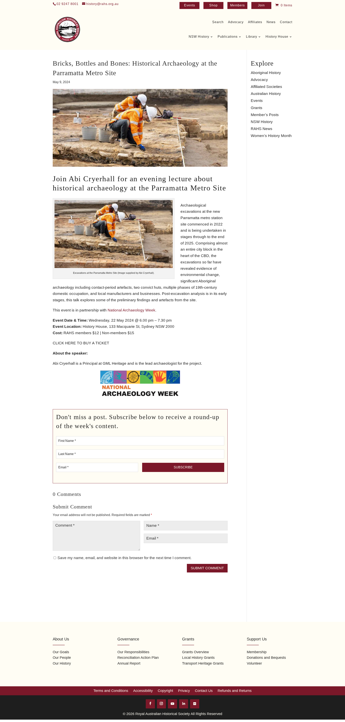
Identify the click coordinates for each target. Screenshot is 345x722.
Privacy (184, 691)
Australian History (266, 94)
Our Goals (61, 652)
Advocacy (259, 80)
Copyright (165, 691)
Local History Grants (198, 658)
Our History (62, 663)
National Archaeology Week (131, 310)
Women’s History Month (271, 136)
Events (189, 5)
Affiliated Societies (266, 87)
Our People (62, 658)
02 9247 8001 (67, 4)
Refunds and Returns (235, 691)
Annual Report (128, 663)
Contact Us (204, 691)
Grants (256, 108)
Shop (213, 5)
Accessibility (143, 691)
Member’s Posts (265, 115)
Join (261, 5)
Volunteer (254, 663)
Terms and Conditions (110, 691)
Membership (257, 652)
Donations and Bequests (266, 658)
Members (237, 5)
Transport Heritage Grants (203, 663)
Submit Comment (207, 568)
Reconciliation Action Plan (138, 658)
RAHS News (261, 129)
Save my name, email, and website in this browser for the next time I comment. (124, 558)
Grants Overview (195, 652)
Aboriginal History (266, 73)
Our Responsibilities (133, 652)
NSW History (262, 122)
